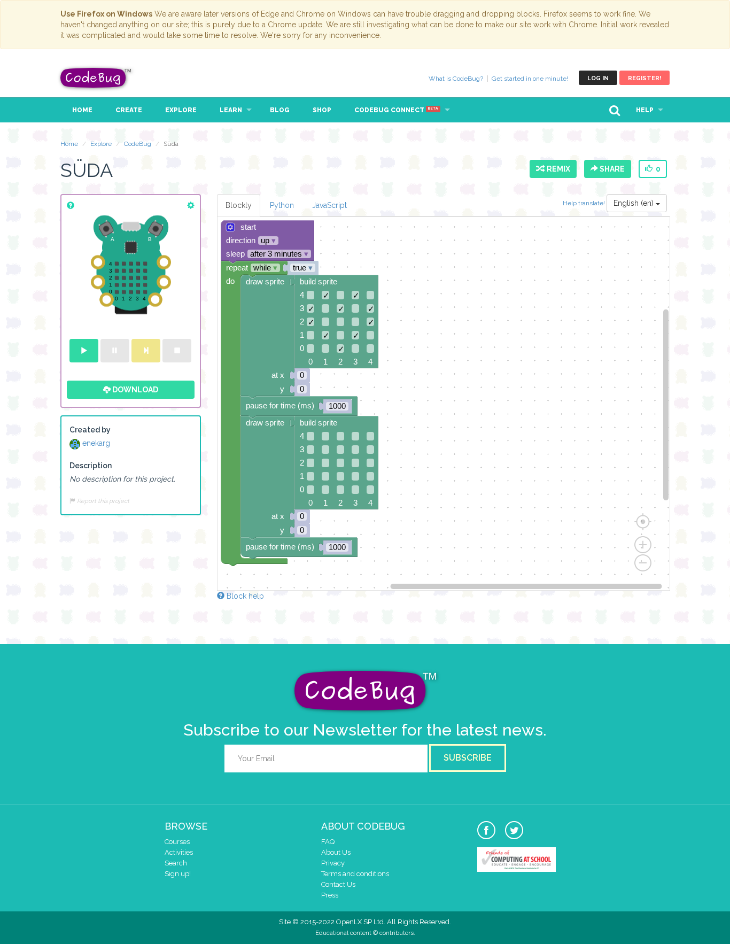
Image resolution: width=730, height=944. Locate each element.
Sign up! (178, 874)
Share (611, 169)
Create (128, 110)
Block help (244, 596)
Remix (556, 169)
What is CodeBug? (456, 78)
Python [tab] (282, 205)
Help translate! (585, 203)
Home (82, 110)
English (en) (634, 203)
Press (329, 895)
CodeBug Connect (396, 110)
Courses (177, 842)
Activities (179, 852)
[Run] (83, 350)
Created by (90, 429)
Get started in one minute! (530, 78)
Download (134, 389)
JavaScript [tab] (329, 205)
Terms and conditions (355, 874)
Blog (280, 110)
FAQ (328, 842)
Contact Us (338, 884)
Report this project (102, 501)
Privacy (333, 863)
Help (645, 110)
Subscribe (468, 758)
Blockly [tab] (239, 205)
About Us (336, 852)
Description (90, 465)
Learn (231, 110)
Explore (181, 110)
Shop (322, 110)
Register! (644, 78)
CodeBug (96, 78)
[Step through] (145, 350)
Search (176, 863)
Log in (598, 78)
